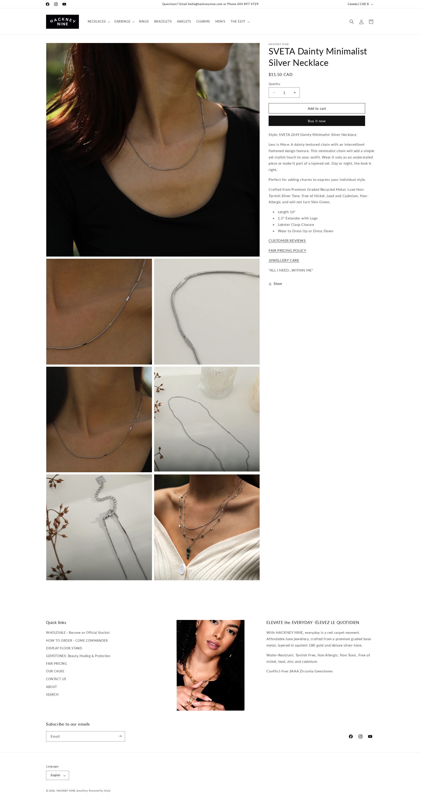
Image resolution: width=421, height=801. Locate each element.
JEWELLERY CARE (284, 260)
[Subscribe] (120, 736)
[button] (98, 21)
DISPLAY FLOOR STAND (64, 648)
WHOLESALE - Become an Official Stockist (78, 632)
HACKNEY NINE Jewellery (72, 790)
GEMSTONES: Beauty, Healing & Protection (78, 656)
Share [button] (278, 284)
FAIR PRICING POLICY (287, 250)
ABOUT (51, 686)
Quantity (274, 84)
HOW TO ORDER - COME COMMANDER (77, 640)
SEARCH (52, 694)
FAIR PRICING (56, 663)
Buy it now (317, 121)
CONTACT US (56, 679)
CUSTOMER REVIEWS (287, 241)
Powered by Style (100, 790)
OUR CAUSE (55, 671)
